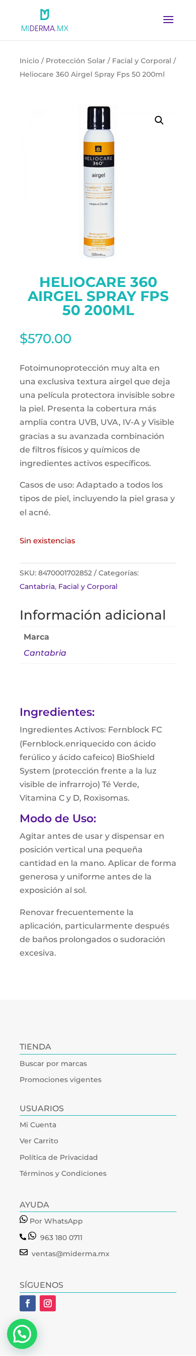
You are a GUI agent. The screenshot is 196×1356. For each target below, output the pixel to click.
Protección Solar (76, 60)
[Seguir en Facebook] (28, 1303)
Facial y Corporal (141, 60)
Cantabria (37, 586)
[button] (159, 120)
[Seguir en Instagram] (48, 1303)
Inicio (29, 60)
